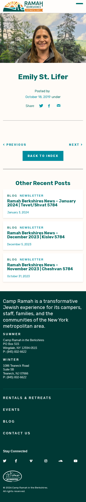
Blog (9, 421)
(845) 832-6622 (16, 351)
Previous (15, 145)
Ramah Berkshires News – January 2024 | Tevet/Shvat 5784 (41, 203)
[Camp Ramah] (23, 6)
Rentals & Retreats (27, 398)
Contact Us (17, 433)
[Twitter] (41, 106)
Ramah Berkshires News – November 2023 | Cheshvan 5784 (40, 267)
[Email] (59, 106)
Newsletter (32, 195)
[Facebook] (50, 106)
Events (11, 409)
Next (75, 145)
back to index (43, 156)
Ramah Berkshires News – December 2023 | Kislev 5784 (36, 235)
